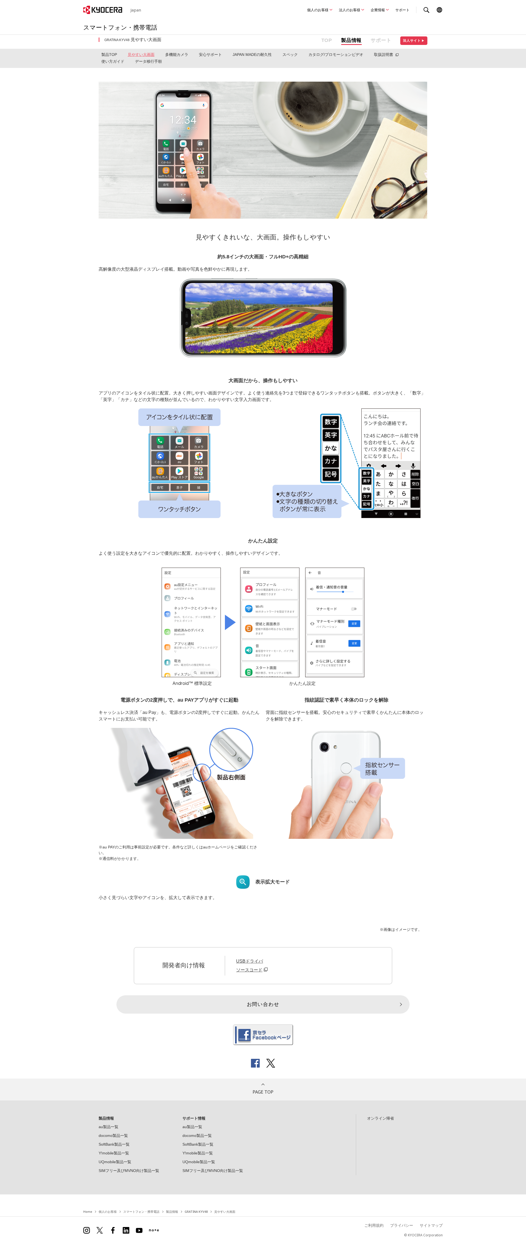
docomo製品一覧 (113, 1135)
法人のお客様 (349, 9)
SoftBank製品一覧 (114, 1144)
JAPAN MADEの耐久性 (252, 54)
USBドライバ (249, 961)
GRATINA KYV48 (196, 1211)
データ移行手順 (148, 61)
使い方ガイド (112, 61)
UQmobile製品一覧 (115, 1162)
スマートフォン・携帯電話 (141, 1211)
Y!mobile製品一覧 (114, 1153)
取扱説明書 (383, 54)
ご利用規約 (374, 1225)
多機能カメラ (176, 54)
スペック (290, 54)
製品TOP (109, 54)
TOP (326, 40)
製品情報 (351, 40)
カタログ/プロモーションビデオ (335, 54)
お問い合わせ (263, 1004)
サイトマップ (431, 1225)
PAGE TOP (263, 1092)
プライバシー (401, 1225)
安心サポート (210, 54)
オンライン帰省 (380, 1118)
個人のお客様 (317, 9)
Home (87, 1211)
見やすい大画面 (141, 54)
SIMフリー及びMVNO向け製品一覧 (129, 1170)
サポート (402, 9)
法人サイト (414, 40)
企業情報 (378, 9)
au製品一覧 (108, 1127)
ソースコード (249, 970)
